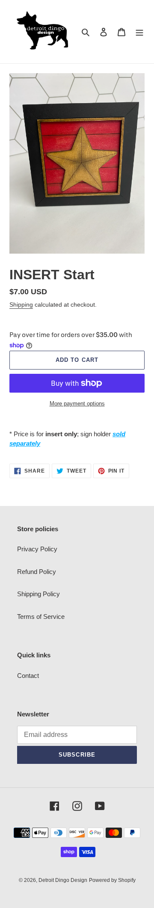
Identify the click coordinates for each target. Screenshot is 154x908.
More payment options (77, 403)
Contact (28, 675)
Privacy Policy (37, 549)
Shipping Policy (38, 593)
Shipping (21, 304)
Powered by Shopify (112, 880)
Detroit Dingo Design (62, 880)
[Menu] (139, 32)
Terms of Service (41, 616)
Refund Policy (36, 571)
